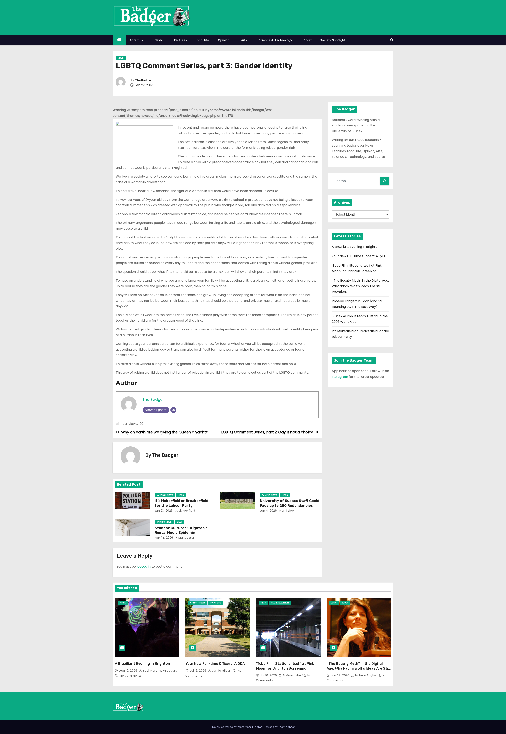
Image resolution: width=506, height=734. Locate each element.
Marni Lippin (287, 511)
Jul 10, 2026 (269, 675)
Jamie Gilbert (222, 671)
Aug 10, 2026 (128, 671)
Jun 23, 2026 (164, 511)
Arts (244, 40)
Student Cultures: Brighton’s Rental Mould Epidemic (181, 530)
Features (180, 40)
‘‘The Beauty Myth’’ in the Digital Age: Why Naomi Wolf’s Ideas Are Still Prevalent (360, 286)
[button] (391, 40)
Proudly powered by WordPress (231, 727)
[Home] (119, 40)
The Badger (143, 80)
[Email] (173, 410)
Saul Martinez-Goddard (159, 671)
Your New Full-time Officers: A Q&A (359, 256)
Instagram (340, 376)
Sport (308, 40)
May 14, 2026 (164, 538)
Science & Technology (276, 40)
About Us (137, 40)
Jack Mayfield (184, 511)
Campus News (269, 495)
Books (345, 602)
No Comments (131, 675)
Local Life (202, 40)
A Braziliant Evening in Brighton (355, 246)
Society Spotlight (333, 40)
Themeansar (286, 727)
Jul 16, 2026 (198, 671)
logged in (144, 566)
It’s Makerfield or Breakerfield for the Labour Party (181, 503)
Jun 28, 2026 (340, 675)
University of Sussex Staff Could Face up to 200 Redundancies (289, 503)
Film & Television (280, 602)
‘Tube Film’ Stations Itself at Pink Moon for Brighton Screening (285, 666)
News (159, 40)
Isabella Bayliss (366, 675)
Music (123, 602)
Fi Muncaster (184, 538)
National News (165, 495)
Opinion (224, 40)
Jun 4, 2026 (268, 511)
